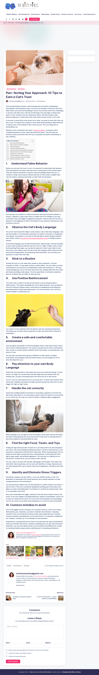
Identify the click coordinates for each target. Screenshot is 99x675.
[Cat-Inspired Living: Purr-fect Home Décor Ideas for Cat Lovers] (15, 551)
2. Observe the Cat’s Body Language (18, 144)
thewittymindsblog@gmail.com (29, 573)
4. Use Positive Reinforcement (16, 148)
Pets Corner (21, 89)
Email (28, 643)
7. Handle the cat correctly (15, 153)
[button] (34, 19)
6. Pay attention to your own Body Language (20, 152)
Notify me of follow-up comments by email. (20, 653)
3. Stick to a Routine (13, 146)
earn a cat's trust (17, 565)
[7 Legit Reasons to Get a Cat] (54, 551)
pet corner (26, 565)
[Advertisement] (49, 35)
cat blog (9, 565)
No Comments (41, 101)
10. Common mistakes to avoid (16, 159)
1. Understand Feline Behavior (16, 143)
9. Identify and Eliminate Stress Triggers (19, 157)
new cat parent (39, 130)
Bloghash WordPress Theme (72, 672)
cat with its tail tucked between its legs (34, 238)
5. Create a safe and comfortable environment (21, 150)
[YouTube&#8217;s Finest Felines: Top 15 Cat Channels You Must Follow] (34, 551)
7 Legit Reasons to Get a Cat (52, 557)
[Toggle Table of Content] (32, 141)
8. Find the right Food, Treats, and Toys (19, 155)
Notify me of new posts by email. (17, 656)
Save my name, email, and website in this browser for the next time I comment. (28, 650)
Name (8, 643)
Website (48, 643)
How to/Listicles (11, 89)
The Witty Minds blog (36, 534)
